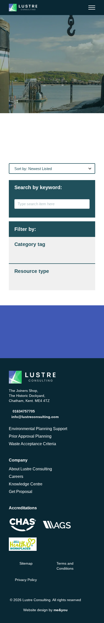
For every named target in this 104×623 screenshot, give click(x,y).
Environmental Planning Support (38, 429)
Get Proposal (20, 491)
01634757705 (24, 411)
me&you (61, 610)
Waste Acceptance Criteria (32, 444)
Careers (16, 476)
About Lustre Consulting (30, 469)
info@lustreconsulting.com (35, 417)
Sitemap (26, 563)
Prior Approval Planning (30, 436)
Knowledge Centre (25, 484)
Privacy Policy (26, 580)
